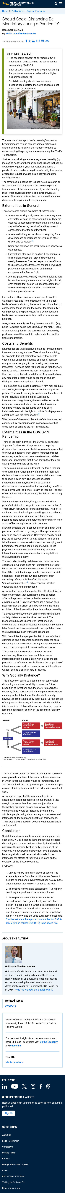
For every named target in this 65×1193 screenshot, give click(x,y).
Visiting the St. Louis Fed (13, 1182)
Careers (6, 1158)
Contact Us (7, 1147)
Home (5, 11)
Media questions (14, 1062)
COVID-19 (10, 1006)
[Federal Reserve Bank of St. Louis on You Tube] (14, 1088)
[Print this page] (42, 41)
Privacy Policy (8, 1152)
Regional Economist (36, 11)
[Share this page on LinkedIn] (34, 41)
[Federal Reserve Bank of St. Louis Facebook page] (41, 1088)
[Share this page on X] (30, 41)
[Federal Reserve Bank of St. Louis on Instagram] (33, 1088)
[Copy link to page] (47, 41)
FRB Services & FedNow (13, 1176)
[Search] (55, 3)
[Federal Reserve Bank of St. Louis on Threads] (48, 1088)
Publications (17, 11)
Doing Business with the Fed (15, 1164)
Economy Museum (11, 1188)
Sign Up (9, 1113)
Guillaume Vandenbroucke (21, 33)
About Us (6, 1135)
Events (5, 1170)
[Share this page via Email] (38, 41)
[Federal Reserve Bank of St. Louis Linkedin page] (4, 1088)
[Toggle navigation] (61, 3)
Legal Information (10, 1141)
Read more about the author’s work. (34, 989)
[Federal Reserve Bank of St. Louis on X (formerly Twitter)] (24, 1088)
